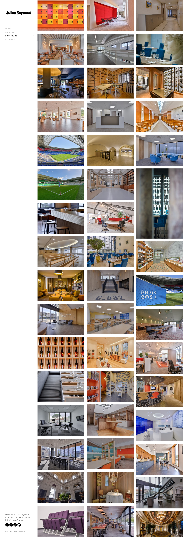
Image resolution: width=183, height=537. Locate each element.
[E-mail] (7, 525)
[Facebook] (11, 525)
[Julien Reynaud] (18, 13)
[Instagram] (15, 525)
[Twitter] (19, 525)
